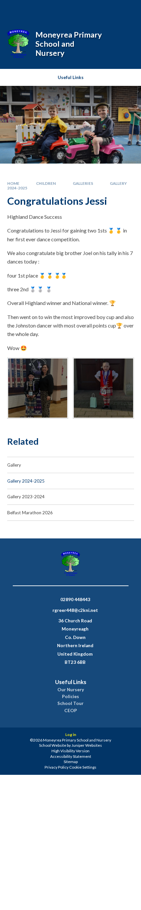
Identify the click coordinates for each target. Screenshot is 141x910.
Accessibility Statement (70, 756)
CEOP (70, 710)
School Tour (70, 703)
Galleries (83, 183)
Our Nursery (70, 689)
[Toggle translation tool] (109, 9)
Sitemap (71, 761)
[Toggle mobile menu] (127, 9)
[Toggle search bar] (92, 9)
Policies (70, 696)
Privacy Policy (57, 767)
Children (46, 183)
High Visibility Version (70, 750)
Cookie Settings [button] (82, 767)
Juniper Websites (86, 745)
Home (13, 183)
